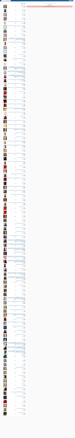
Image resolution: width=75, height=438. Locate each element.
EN (0, 0)
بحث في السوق (8, 0)
